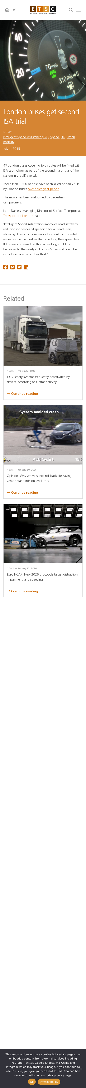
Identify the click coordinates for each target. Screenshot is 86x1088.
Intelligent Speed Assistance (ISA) (26, 137)
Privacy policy (49, 1081)
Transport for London (18, 216)
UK (63, 137)
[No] (81, 1068)
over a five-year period (43, 189)
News (8, 132)
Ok (32, 1081)
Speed (54, 137)
